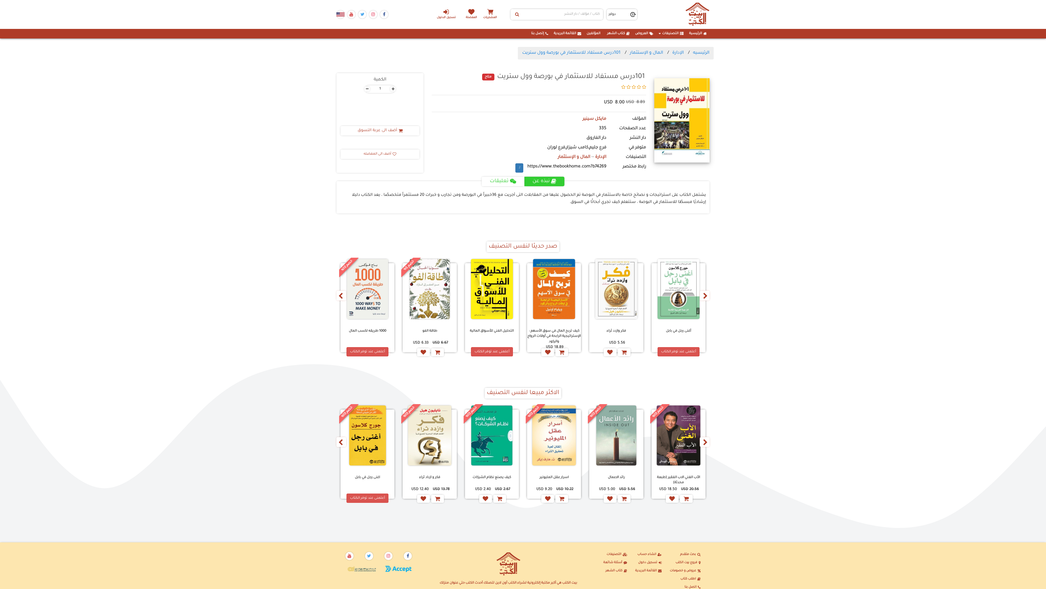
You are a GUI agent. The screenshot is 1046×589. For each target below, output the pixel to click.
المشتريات (490, 17)
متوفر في (637, 147)
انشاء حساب (646, 554)
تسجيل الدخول (446, 17)
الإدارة (678, 52)
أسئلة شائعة (612, 562)
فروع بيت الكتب (686, 562)
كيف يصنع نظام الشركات (492, 477)
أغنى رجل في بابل (678, 331)
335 (602, 128)
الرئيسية (695, 33)
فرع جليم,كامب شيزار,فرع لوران (576, 147)
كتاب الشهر (616, 33)
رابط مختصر (634, 166)
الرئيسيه (701, 52)
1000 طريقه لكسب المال (367, 331)
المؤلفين (593, 33)
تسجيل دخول (647, 562)
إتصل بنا (537, 33)
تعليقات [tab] (499, 181)
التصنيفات (670, 33)
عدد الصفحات (632, 128)
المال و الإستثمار (646, 52)
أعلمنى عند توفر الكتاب (678, 352)
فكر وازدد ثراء (616, 331)
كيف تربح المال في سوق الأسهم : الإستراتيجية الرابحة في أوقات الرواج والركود (554, 336)
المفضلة (471, 17)
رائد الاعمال (616, 477)
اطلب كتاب (688, 579)
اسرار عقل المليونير (554, 477)
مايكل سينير (594, 119)
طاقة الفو (429, 331)
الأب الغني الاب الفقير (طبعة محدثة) (678, 480)
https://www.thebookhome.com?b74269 (566, 166)
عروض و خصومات (683, 571)
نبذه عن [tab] (541, 181)
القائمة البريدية (565, 33)
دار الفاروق (596, 138)
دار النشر (638, 138)
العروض (641, 33)
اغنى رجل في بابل (367, 477)
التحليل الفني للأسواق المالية (492, 331)
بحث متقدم (688, 554)
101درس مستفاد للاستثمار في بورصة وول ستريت (571, 52)
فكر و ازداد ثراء (429, 477)
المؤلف (639, 119)
